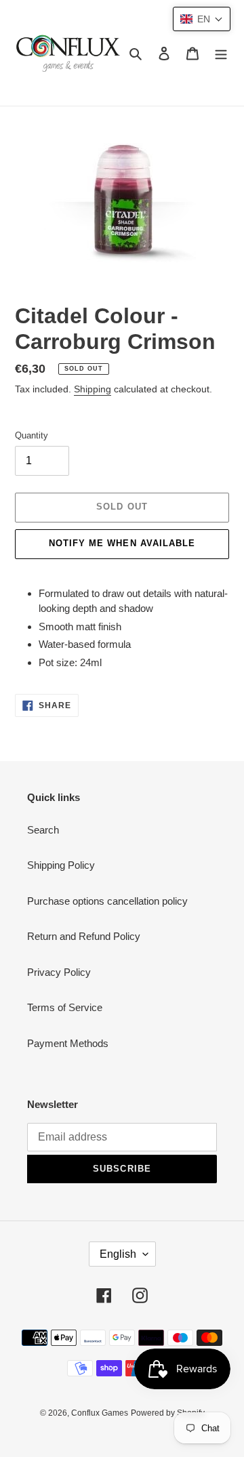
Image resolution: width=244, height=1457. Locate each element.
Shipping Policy (61, 865)
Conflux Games (99, 1413)
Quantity (31, 435)
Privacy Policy (59, 972)
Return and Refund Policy (83, 936)
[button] (202, 18)
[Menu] (221, 53)
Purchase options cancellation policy (107, 901)
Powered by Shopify (168, 1413)
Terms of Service (64, 1007)
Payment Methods (67, 1043)
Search (43, 830)
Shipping (92, 389)
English (118, 1254)
